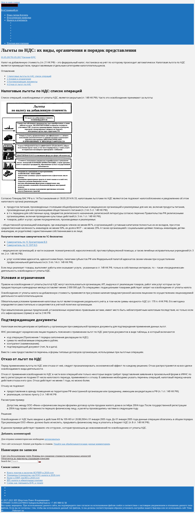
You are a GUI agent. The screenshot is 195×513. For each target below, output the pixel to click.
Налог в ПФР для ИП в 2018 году (23, 478)
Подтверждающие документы (22, 81)
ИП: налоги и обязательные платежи (25, 480)
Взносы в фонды (21, 23)
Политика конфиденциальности (22, 495)
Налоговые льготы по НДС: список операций (29, 76)
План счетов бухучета (17, 15)
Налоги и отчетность (17, 20)
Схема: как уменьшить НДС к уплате (25, 483)
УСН (15, 30)
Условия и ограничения (19, 79)
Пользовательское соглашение (21, 493)
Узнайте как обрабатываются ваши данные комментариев (82, 444)
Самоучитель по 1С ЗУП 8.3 (22, 245)
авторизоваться (52, 439)
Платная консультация (18, 43)
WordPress (29, 510)
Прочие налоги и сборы (24, 38)
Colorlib (7, 510)
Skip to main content (10, 2)
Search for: (6, 461)
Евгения (26, 57)
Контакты (11, 490)
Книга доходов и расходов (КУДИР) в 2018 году (30, 472)
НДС (15, 28)
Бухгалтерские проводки (19, 17)
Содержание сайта (16, 487)
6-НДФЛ (17, 33)
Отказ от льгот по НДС (19, 84)
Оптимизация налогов (23, 40)
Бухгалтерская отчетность (25, 35)
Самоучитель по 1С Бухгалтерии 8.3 (27, 242)
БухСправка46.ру (9, 10)
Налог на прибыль (22, 25)
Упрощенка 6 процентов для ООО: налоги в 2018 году (33, 475)
